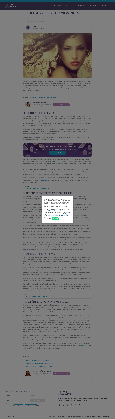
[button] (48, 218)
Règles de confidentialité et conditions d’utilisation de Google (57, 214)
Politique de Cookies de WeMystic (56, 211)
